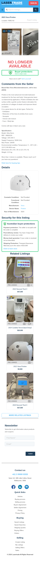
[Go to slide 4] (18, 54)
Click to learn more (10, 248)
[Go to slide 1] (14, 54)
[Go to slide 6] (21, 54)
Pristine (23, 208)
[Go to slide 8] (24, 54)
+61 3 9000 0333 (20, 474)
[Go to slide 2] (15, 54)
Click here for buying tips (11, 163)
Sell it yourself (26, 79)
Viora (22, 205)
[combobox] (20, 9)
